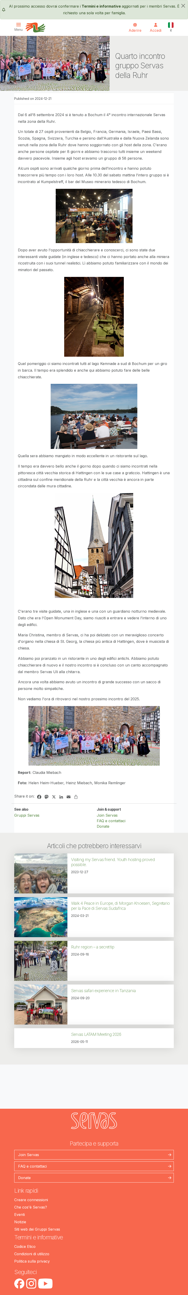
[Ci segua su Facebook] (19, 1283)
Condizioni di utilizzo (31, 1254)
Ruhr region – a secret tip (92, 947)
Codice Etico (25, 1246)
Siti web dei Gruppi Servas (37, 1229)
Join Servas (107, 815)
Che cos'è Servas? (30, 1207)
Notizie (20, 1222)
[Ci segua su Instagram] (31, 1283)
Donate (103, 826)
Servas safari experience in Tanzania (103, 990)
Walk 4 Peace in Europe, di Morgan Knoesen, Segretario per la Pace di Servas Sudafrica (120, 906)
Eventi (19, 1214)
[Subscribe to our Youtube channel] (45, 1283)
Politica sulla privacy (32, 1261)
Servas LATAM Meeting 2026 (96, 1034)
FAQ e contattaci (111, 820)
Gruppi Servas (26, 815)
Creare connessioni (31, 1199)
